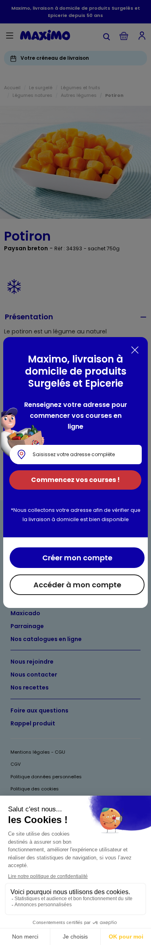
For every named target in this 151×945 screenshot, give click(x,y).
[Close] (135, 350)
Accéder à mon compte (77, 585)
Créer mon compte (77, 558)
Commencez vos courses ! (75, 479)
